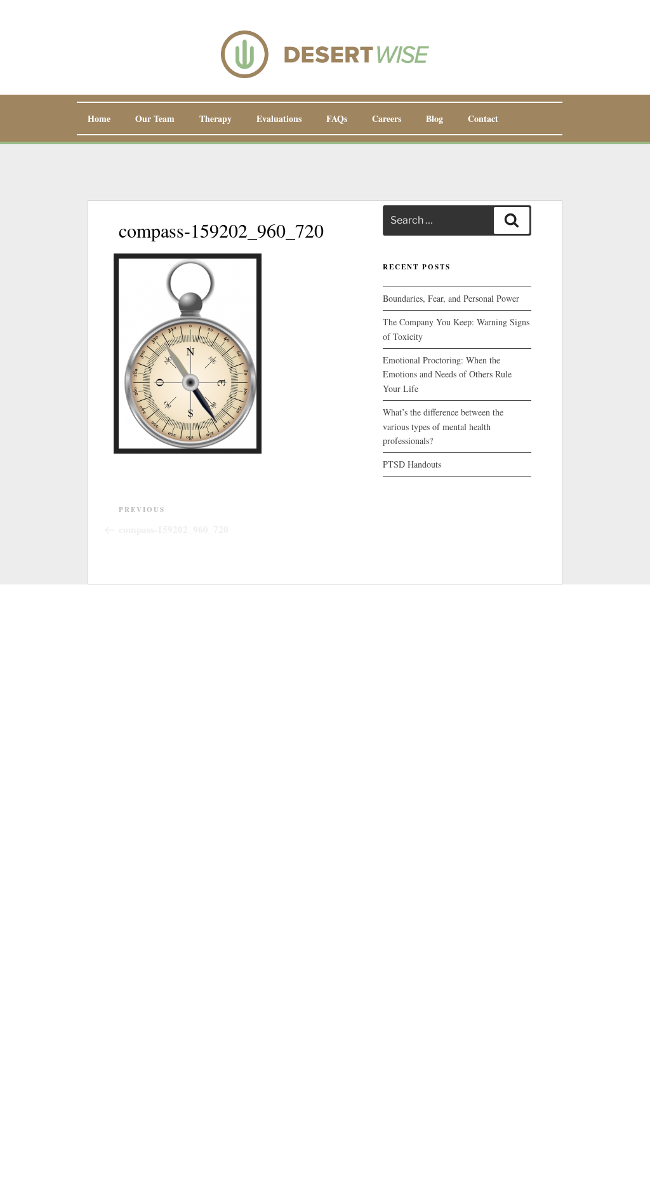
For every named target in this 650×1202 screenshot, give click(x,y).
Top (620, 1172)
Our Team (155, 118)
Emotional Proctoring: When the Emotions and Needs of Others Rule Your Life (447, 374)
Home (99, 118)
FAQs (336, 118)
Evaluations (279, 118)
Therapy (215, 118)
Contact (483, 118)
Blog (434, 118)
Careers (386, 118)
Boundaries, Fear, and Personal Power (451, 298)
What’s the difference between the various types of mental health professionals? (443, 426)
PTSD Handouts (412, 464)
